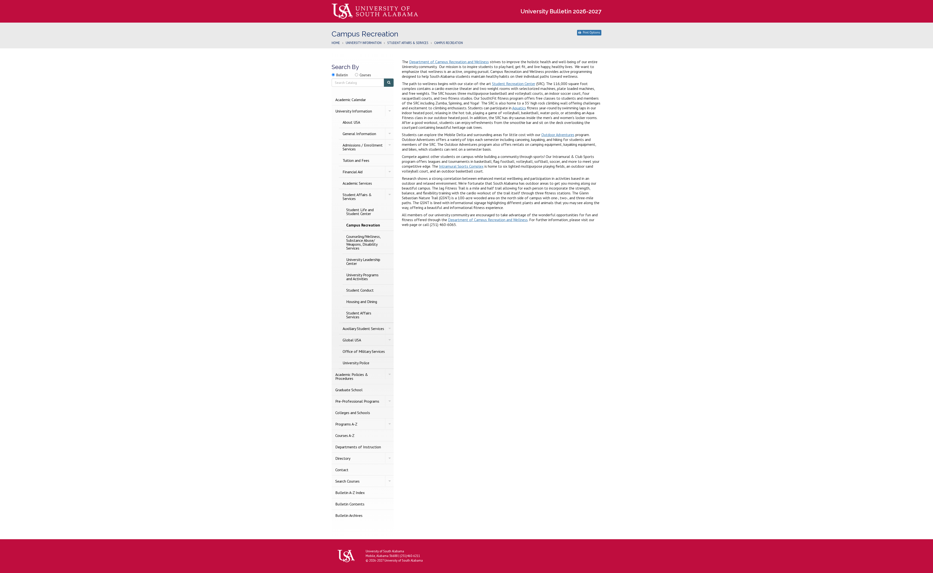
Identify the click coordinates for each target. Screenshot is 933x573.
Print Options (591, 32)
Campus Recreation (363, 225)
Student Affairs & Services (407, 43)
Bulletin (342, 75)
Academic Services (357, 183)
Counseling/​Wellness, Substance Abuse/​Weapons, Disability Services (363, 242)
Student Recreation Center (513, 83)
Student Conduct (360, 290)
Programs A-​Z (346, 424)
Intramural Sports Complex (461, 166)
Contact (341, 469)
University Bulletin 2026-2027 (560, 11)
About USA (351, 122)
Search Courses (347, 481)
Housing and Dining (361, 301)
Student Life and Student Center (360, 211)
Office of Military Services (364, 351)
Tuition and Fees (356, 160)
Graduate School (349, 389)
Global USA (352, 340)
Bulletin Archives (349, 515)
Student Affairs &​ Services (357, 196)
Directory (342, 458)
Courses (365, 75)
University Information (363, 43)
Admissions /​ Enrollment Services (363, 147)
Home (336, 43)
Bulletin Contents (349, 504)
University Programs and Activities (362, 276)
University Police (356, 362)
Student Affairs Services (358, 315)
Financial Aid (353, 171)
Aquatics (519, 107)
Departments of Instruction (358, 446)
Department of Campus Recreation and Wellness (449, 61)
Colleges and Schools (352, 412)
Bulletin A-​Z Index (350, 492)
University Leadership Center (363, 261)
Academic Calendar (350, 99)
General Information (359, 133)
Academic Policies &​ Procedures (351, 376)
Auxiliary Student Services (363, 328)
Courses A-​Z (344, 435)
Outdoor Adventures (557, 134)
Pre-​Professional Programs (357, 401)
